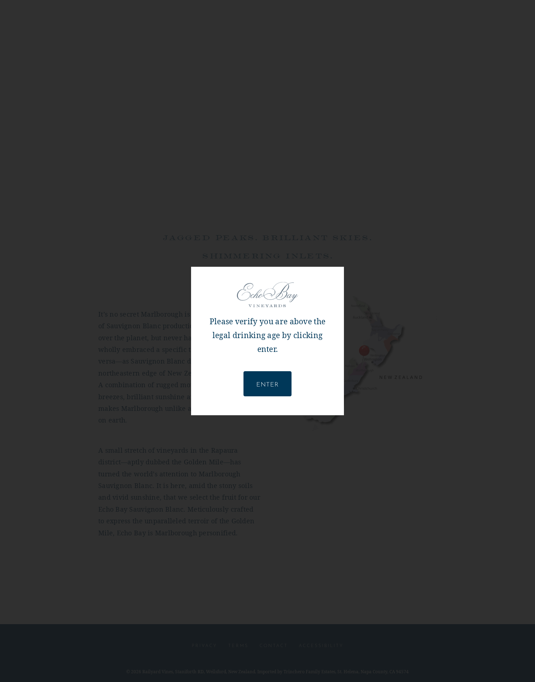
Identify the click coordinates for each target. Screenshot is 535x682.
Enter (267, 383)
